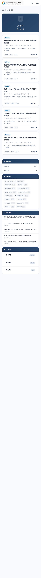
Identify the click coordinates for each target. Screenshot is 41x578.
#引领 (16, 54)
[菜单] (37, 3)
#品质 (12, 151)
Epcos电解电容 (10, 192)
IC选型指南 (21, 199)
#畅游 (11, 127)
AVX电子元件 (9, 188)
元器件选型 (9, 199)
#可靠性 (7, 151)
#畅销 (16, 79)
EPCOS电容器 (23, 188)
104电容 (8, 196)
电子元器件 (22, 185)
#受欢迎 (7, 103)
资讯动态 (7, 37)
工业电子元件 (22, 203)
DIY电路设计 (9, 203)
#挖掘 (17, 103)
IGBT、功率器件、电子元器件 (14, 181)
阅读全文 (33, 54)
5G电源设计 (9, 206)
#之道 (6, 79)
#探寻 (11, 79)
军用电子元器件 (24, 192)
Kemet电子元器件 (21, 196)
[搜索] (32, 3)
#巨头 (11, 54)
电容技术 (20, 206)
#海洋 (6, 127)
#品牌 (6, 54)
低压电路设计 (10, 185)
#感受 (17, 151)
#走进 (16, 127)
